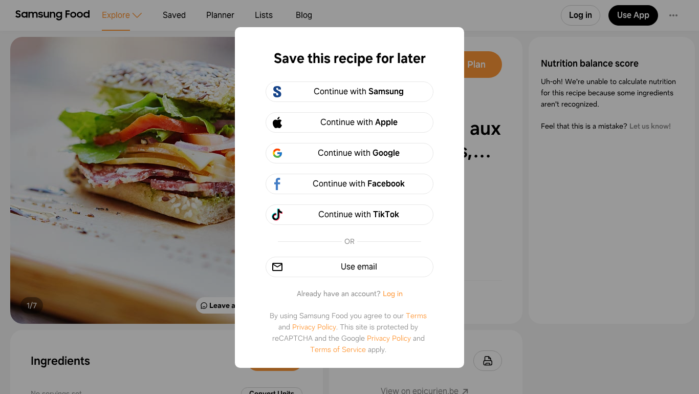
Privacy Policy (314, 326)
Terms (416, 315)
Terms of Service (338, 349)
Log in (393, 293)
